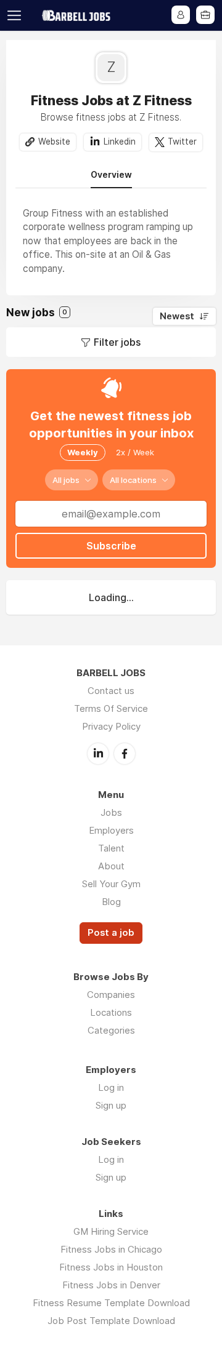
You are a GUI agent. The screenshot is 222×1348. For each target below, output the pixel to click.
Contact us (111, 690)
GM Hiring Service (111, 1231)
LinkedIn (98, 753)
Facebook (124, 753)
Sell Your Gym (111, 884)
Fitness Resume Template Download (111, 1303)
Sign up (111, 1105)
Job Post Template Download (111, 1320)
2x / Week (135, 452)
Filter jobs (117, 342)
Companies (111, 994)
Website (54, 141)
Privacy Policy (111, 726)
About (111, 866)
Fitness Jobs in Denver (111, 1285)
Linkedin (120, 141)
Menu (16, 15)
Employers (111, 830)
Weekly (82, 452)
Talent (111, 848)
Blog (111, 901)
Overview (111, 175)
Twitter (182, 141)
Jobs (111, 812)
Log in (111, 1087)
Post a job (111, 932)
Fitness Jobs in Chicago (111, 1249)
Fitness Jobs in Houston (111, 1267)
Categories (111, 1030)
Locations (111, 1012)
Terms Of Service (111, 708)
